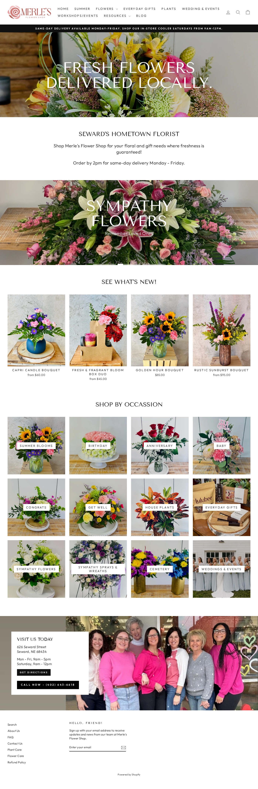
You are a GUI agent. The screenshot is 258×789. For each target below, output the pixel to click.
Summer (82, 9)
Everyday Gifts (140, 9)
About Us (14, 731)
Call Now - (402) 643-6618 (48, 685)
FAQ (10, 737)
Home (63, 9)
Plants (168, 9)
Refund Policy (17, 762)
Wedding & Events (201, 9)
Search (12, 724)
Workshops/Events (78, 16)
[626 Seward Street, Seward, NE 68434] (129, 663)
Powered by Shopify (129, 774)
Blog (141, 16)
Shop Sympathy (128, 242)
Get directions (34, 672)
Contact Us (15, 743)
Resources (116, 16)
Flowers (105, 9)
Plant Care (15, 749)
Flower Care (16, 756)
